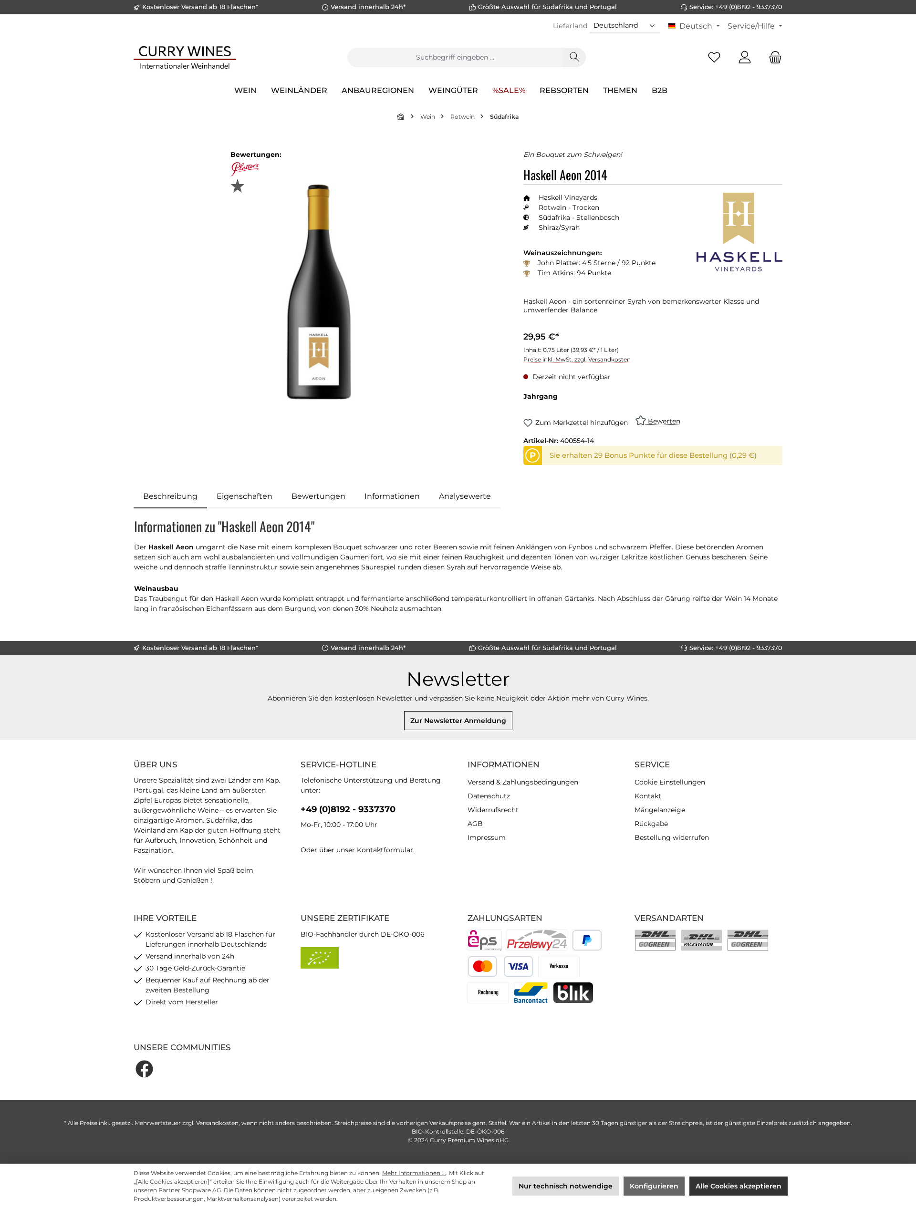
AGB (475, 823)
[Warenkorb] (772, 57)
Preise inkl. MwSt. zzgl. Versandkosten (577, 359)
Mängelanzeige (660, 809)
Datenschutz (489, 796)
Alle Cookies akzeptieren (738, 1186)
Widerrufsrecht (493, 809)
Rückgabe (651, 823)
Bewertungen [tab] (318, 496)
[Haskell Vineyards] (739, 232)
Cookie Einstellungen (670, 782)
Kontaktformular (385, 850)
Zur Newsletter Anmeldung (458, 720)
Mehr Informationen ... (414, 1173)
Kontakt (648, 796)
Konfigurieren (654, 1186)
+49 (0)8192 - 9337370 (348, 809)
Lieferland (570, 25)
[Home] (401, 116)
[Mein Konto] (745, 57)
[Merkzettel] (714, 57)
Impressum (487, 837)
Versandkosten (217, 1122)
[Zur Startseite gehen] (185, 57)
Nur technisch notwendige (566, 1186)
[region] (319, 292)
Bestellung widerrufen (672, 837)
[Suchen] (574, 57)
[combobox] (455, 57)
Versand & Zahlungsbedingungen (523, 782)
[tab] (170, 496)
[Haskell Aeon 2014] (319, 292)
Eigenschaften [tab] (244, 496)
